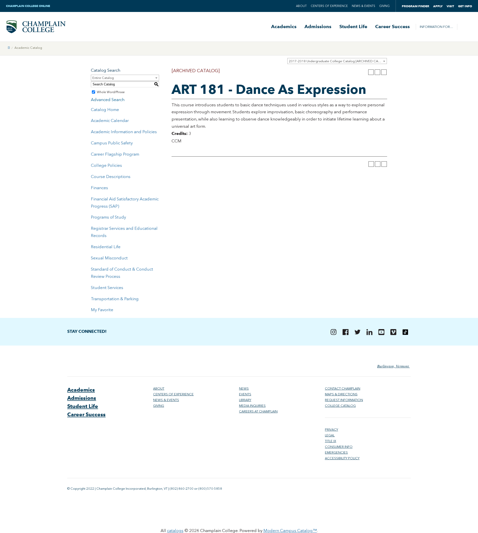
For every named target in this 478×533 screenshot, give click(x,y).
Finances (99, 187)
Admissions (317, 26)
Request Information (344, 400)
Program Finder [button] (415, 6)
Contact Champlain (342, 388)
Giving (384, 6)
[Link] (9, 48)
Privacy (331, 429)
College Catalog (340, 406)
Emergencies (336, 452)
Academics (284, 26)
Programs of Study (108, 217)
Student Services (107, 287)
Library (245, 400)
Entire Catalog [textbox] (103, 78)
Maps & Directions (341, 394)
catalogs (175, 530)
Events (245, 394)
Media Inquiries (252, 406)
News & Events (363, 6)
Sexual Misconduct (109, 257)
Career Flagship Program (115, 154)
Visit (450, 6)
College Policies (106, 165)
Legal (330, 435)
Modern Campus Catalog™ (290, 530)
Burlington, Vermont (393, 365)
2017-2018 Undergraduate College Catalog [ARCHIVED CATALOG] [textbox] (338, 61)
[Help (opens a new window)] (384, 72)
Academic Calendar (110, 120)
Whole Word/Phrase (111, 92)
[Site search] (464, 27)
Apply (438, 6)
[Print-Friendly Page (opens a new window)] (377, 72)
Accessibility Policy (342, 458)
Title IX (330, 441)
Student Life (353, 26)
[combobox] (337, 61)
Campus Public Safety (112, 142)
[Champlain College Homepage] (36, 27)
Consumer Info (339, 447)
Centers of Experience (329, 6)
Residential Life (105, 246)
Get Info (465, 6)
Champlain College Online (28, 6)
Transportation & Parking (115, 298)
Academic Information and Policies (124, 131)
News (244, 388)
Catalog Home (105, 109)
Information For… (436, 27)
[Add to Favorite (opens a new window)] (371, 72)
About (301, 6)
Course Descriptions (110, 176)
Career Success (392, 26)
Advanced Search (107, 99)
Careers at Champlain (258, 411)
